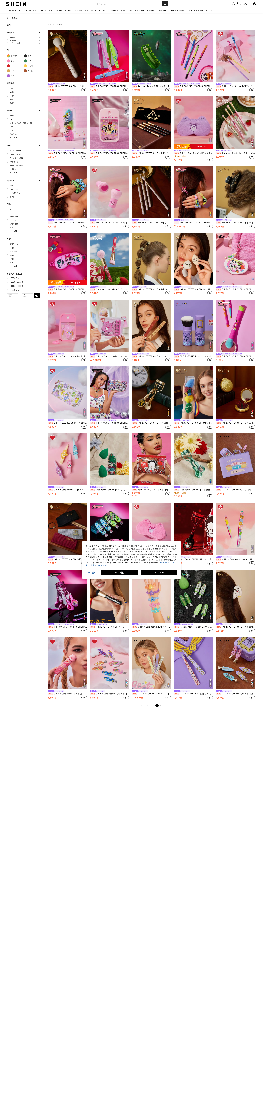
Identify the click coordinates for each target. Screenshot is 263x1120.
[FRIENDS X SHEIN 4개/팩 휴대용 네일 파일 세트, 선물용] (151, 663)
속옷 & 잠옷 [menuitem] (95, 10)
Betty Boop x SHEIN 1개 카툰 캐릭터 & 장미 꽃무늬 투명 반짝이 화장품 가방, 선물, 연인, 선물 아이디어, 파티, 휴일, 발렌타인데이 (151, 490)
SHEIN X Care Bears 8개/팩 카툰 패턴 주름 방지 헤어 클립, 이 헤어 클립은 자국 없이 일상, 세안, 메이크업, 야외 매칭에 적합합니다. (109, 694)
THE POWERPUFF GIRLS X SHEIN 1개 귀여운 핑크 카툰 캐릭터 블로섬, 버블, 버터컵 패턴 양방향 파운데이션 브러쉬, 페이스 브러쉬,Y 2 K (235, 356)
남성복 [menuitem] (105, 10)
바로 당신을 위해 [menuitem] (31, 10)
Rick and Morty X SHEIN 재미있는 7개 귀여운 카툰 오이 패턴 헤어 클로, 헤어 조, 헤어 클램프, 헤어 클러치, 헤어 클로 (151, 86)
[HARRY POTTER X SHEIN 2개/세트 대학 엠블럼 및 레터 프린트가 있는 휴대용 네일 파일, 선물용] (151, 326)
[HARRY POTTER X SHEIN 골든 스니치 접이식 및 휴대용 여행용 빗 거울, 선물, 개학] (235, 392)
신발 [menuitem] (130, 10)
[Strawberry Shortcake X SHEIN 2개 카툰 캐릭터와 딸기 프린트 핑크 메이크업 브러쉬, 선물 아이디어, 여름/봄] (109, 259)
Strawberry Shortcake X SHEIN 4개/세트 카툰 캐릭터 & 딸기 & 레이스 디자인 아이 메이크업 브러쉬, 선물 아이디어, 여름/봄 (235, 153)
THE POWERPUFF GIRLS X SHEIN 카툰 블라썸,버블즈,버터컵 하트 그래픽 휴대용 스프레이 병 (109, 153)
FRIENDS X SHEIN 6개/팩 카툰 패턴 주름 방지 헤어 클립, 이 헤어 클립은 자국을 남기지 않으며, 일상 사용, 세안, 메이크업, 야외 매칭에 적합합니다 (235, 694)
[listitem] (67, 61)
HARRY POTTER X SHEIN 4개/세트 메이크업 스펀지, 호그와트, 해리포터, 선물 (193, 423)
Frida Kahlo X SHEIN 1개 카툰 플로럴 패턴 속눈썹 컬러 (193, 490)
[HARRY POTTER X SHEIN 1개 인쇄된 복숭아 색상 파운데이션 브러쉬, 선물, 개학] (67, 56)
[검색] (165, 3)
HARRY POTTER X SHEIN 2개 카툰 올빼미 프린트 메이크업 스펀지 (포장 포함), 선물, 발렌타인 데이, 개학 (193, 289)
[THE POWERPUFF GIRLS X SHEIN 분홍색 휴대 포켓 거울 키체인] (235, 259)
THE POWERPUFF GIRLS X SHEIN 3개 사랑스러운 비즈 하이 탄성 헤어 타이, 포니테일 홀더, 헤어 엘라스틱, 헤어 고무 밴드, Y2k (193, 222)
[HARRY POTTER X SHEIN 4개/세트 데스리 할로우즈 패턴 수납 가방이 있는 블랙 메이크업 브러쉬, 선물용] (151, 122)
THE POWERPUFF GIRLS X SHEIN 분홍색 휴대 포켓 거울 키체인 (235, 289)
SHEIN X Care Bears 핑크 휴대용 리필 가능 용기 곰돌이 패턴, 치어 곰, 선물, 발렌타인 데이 (67, 356)
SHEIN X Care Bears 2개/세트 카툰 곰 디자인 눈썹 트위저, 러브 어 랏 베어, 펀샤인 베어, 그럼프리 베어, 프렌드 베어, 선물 (235, 559)
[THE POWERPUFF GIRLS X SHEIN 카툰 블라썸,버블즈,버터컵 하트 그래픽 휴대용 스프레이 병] (109, 122)
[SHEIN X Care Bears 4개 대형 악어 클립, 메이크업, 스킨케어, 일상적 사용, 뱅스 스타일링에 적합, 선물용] (67, 459)
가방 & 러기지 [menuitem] (162, 10)
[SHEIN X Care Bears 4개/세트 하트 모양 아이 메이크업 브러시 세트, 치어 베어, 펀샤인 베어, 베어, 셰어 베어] (235, 56)
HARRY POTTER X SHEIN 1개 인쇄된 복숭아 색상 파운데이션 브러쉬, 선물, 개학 (67, 86)
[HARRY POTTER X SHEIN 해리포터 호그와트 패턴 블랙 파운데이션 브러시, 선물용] (109, 596)
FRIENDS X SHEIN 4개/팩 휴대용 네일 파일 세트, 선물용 (151, 694)
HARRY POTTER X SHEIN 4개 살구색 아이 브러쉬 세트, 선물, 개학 (151, 222)
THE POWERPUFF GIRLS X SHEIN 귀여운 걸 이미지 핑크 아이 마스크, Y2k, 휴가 (67, 289)
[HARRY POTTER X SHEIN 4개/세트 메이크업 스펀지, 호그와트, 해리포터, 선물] (193, 392)
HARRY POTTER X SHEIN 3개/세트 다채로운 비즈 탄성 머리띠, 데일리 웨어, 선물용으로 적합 (67, 559)
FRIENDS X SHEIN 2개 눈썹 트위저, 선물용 (193, 694)
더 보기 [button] (14, 137)
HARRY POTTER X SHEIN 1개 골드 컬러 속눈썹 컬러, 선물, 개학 (151, 423)
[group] (24, 37)
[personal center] (233, 3)
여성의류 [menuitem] (59, 10)
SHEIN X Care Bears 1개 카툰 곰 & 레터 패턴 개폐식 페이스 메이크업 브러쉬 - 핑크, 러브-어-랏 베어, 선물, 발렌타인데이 (67, 694)
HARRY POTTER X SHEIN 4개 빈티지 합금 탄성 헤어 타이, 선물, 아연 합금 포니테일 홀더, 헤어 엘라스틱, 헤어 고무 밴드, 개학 (151, 289)
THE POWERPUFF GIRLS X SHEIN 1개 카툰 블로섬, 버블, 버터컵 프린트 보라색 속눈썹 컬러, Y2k (67, 627)
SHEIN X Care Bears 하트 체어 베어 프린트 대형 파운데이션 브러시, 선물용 (109, 222)
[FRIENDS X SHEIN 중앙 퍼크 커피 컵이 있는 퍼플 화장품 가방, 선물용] (235, 459)
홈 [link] (8, 18)
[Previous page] (153, 705)
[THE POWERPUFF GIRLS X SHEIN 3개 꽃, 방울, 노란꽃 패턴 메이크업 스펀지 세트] (67, 122)
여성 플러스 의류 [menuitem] (81, 10)
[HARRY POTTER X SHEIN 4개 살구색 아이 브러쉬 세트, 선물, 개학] (151, 192)
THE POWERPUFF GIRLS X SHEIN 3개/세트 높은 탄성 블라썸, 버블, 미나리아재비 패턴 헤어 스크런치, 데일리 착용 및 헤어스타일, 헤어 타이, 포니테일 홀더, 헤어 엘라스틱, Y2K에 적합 (67, 222)
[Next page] (160, 705)
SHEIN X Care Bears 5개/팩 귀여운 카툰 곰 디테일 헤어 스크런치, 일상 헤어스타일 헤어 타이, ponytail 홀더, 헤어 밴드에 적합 (151, 627)
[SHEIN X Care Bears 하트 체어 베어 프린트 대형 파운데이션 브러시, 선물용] (109, 192)
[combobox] (57, 24)
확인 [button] (36, 296)
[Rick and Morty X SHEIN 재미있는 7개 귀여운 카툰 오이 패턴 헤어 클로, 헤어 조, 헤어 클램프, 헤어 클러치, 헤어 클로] (151, 56)
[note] (193, 146)
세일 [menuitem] (51, 10)
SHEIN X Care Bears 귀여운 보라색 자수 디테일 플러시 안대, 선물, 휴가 (193, 153)
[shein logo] (16, 4)
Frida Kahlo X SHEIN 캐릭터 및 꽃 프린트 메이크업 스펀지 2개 (109, 490)
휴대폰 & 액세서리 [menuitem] (195, 10)
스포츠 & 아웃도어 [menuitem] (178, 10)
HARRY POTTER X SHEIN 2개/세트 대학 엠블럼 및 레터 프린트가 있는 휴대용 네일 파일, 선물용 (151, 356)
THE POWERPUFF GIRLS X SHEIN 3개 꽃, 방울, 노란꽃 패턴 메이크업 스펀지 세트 (67, 153)
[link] (239, 3)
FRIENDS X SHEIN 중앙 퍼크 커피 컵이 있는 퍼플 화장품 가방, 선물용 (235, 490)
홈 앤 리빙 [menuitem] (151, 10)
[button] (250, 3)
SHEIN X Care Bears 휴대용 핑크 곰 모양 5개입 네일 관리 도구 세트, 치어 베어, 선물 (109, 356)
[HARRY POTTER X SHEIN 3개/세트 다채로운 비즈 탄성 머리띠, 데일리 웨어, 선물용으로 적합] (67, 529)
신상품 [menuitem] (43, 10)
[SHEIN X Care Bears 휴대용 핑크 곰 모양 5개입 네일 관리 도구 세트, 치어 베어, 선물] (109, 326)
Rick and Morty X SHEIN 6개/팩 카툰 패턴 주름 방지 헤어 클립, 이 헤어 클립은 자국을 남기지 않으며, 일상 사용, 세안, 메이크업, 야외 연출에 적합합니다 (193, 627)
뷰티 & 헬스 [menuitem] (139, 10)
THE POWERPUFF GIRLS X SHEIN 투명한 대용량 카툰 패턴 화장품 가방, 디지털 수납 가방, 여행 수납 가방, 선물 (109, 423)
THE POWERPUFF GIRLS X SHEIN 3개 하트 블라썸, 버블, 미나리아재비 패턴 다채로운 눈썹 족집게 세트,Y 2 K (109, 86)
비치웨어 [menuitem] (68, 10)
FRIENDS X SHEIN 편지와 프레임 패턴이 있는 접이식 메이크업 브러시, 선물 (193, 356)
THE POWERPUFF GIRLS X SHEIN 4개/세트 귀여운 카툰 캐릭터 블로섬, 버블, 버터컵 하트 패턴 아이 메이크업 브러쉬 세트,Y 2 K (193, 86)
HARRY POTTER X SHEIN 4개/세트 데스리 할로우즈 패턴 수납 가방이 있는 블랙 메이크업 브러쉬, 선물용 (151, 153)
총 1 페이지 (145, 706)
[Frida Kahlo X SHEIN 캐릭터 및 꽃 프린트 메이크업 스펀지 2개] (109, 459)
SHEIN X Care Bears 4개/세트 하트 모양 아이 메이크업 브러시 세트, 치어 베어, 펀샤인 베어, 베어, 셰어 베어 (235, 86)
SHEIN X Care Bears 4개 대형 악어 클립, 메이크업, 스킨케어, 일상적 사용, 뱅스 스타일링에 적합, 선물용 (67, 490)
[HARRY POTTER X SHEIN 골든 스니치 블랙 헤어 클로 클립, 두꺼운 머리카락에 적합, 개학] (235, 192)
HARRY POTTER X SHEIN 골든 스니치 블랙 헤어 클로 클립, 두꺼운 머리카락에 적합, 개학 (235, 222)
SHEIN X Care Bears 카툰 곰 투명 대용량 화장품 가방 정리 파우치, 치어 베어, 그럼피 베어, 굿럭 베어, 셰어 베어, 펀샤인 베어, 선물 (67, 423)
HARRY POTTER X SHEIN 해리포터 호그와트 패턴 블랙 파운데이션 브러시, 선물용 (109, 627)
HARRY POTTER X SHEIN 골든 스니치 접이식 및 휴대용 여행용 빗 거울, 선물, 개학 (235, 423)
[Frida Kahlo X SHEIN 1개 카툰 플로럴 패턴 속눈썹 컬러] (193, 459)
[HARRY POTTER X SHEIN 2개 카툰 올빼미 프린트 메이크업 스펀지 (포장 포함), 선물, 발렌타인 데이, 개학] (193, 259)
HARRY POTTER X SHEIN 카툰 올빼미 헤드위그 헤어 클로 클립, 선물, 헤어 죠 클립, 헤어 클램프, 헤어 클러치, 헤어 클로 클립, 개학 (235, 627)
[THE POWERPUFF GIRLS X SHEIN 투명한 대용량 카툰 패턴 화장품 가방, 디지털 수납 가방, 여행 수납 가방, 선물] (109, 392)
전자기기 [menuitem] (209, 10)
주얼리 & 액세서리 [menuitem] (118, 10)
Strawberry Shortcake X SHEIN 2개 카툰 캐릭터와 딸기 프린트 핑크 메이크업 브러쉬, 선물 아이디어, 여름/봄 (109, 289)
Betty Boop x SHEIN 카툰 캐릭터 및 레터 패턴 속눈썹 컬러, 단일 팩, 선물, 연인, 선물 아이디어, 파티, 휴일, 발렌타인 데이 (193, 559)
